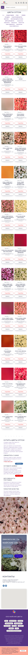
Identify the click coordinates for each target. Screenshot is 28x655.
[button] (16, 3)
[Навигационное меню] (26, 2)
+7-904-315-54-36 (8, 461)
